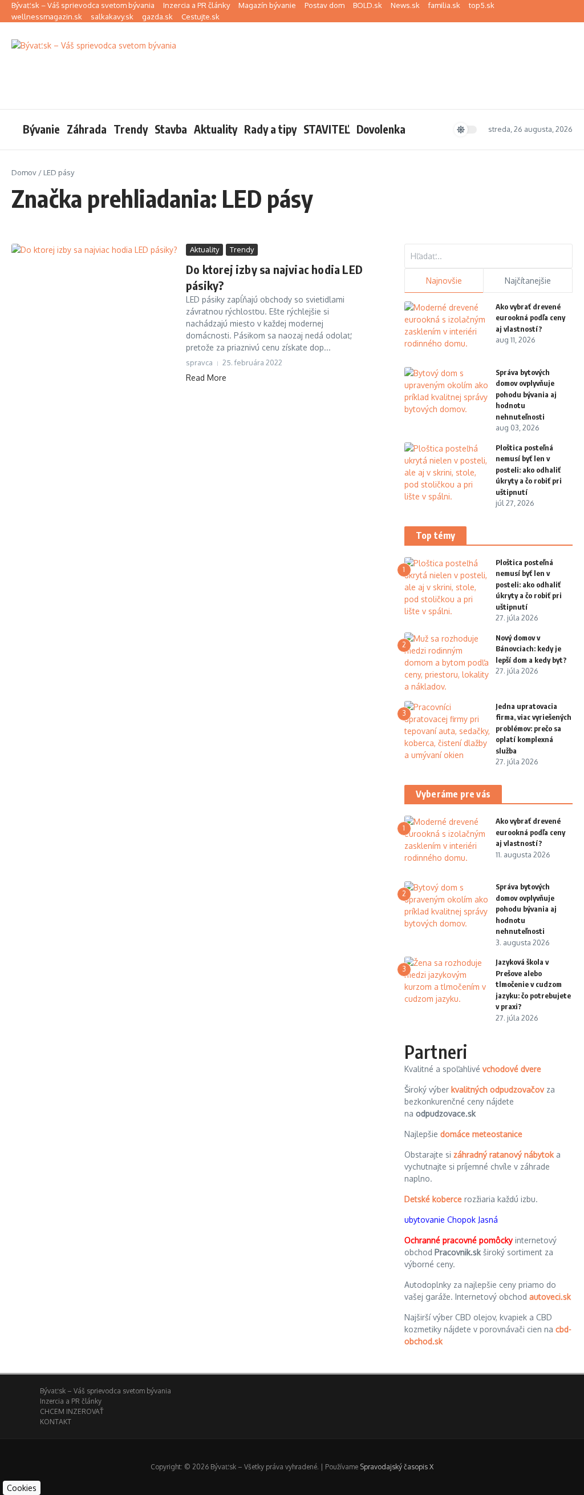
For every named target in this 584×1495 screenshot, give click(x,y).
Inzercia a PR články (196, 5)
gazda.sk (157, 16)
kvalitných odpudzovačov (497, 1089)
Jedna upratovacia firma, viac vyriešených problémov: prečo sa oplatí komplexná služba (533, 728)
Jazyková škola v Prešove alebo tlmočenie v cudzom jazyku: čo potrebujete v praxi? (533, 984)
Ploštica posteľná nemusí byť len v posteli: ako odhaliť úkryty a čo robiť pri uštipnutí (529, 470)
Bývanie (41, 129)
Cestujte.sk (200, 16)
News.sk (405, 5)
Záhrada (87, 129)
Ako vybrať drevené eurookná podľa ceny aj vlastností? (530, 317)
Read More (206, 377)
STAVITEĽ (326, 129)
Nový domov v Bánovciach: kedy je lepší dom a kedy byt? (531, 648)
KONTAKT (55, 1421)
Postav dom (324, 5)
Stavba (171, 129)
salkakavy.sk (112, 16)
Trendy (130, 129)
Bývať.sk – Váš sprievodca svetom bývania (83, 5)
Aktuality (215, 129)
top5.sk (481, 5)
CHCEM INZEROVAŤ (71, 1411)
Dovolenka (380, 129)
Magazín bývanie (267, 5)
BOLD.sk (367, 5)
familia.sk (444, 5)
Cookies (21, 1488)
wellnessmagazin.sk (46, 16)
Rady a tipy (270, 129)
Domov (23, 172)
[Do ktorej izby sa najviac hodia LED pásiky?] (94, 299)
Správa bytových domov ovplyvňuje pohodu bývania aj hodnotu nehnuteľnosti (526, 394)
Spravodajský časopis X (396, 1466)
